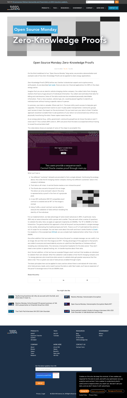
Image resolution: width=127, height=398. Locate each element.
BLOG (66, 69)
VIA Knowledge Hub (81, 340)
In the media (80, 338)
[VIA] (19, 8)
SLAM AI (33, 338)
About (32, 347)
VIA (72, 69)
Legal (43, 394)
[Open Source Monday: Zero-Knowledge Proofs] (63, 36)
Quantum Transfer (36, 335)
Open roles (56, 353)
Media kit (33, 355)
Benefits (56, 351)
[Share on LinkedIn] (63, 280)
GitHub (54, 232)
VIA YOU (55, 355)
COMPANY (34, 344)
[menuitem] (46, 8)
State (101, 335)
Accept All (84, 391)
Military (101, 333)
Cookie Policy (83, 395)
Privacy (38, 394)
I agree (63, 153)
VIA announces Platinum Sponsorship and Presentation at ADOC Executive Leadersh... (40, 2)
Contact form (80, 347)
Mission (33, 349)
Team (32, 353)
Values (33, 351)
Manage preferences (115, 391)
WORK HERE (57, 344)
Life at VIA (56, 347)
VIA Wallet (34, 340)
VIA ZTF (55, 333)
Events (78, 335)
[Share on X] (40, 280)
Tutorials (56, 335)
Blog (77, 333)
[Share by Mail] (87, 280)
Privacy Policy (93, 395)
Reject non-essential (97, 391)
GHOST (33, 333)
